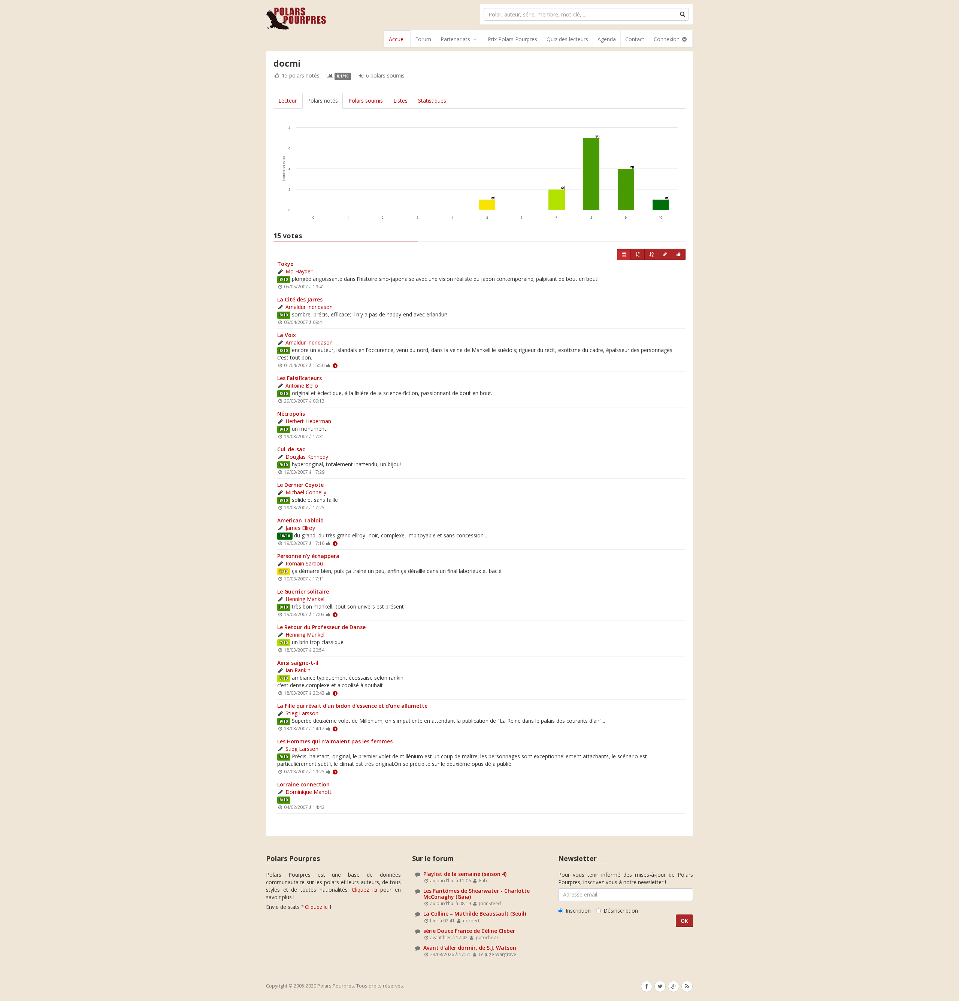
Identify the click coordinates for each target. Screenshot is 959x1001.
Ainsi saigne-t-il (297, 662)
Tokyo (285, 263)
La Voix (286, 335)
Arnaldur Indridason (309, 306)
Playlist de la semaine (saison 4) (464, 873)
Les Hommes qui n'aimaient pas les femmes (335, 741)
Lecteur (287, 100)
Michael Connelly (305, 492)
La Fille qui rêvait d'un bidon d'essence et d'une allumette (352, 705)
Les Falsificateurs (299, 378)
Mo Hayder (298, 271)
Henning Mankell (305, 599)
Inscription (578, 910)
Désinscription (620, 910)
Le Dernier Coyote (300, 484)
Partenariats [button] (455, 39)
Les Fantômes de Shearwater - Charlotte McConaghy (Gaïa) (476, 893)
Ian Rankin (298, 670)
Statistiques (432, 100)
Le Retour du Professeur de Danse (321, 627)
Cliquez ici (364, 889)
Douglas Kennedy (306, 456)
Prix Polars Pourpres (512, 39)
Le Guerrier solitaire (303, 591)
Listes (400, 100)
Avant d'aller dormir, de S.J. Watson (469, 947)
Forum (423, 39)
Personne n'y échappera (308, 555)
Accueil (397, 39)
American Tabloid (300, 520)
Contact (634, 39)
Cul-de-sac (291, 449)
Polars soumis (365, 100)
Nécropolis (291, 413)
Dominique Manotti (309, 791)
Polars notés (322, 100)
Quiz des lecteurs (567, 39)
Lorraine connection (303, 784)
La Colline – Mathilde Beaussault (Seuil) (474, 913)
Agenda (607, 39)
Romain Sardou (304, 563)
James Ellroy (300, 527)
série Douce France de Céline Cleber (469, 930)
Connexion (667, 39)
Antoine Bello (301, 385)
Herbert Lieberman (308, 421)
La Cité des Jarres (300, 299)
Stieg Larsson (301, 713)
